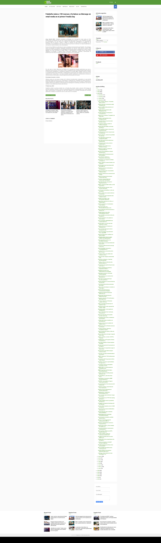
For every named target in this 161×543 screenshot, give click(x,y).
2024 (98, 93)
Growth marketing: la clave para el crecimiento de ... (105, 113)
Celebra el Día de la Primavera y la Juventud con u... (105, 227)
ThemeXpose (78, 535)
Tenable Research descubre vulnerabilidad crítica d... (104, 213)
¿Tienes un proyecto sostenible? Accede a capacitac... (105, 443)
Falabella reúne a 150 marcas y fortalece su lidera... (104, 146)
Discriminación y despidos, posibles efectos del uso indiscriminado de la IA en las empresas (108, 523)
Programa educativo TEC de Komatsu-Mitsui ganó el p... (106, 299)
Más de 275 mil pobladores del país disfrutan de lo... (105, 152)
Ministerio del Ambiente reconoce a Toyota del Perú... (105, 423)
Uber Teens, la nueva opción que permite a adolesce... (105, 279)
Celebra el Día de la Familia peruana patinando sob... (105, 373)
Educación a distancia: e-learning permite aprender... (105, 260)
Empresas (65, 6)
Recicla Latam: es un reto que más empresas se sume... (105, 224)
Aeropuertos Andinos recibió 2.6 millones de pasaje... (105, 124)
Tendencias (84, 6)
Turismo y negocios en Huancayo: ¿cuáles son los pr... (105, 301)
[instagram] (112, 2)
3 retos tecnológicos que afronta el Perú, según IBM (105, 232)
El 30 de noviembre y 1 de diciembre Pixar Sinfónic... (105, 204)
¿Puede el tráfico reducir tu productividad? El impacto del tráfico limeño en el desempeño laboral (82, 112)
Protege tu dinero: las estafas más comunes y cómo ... (105, 254)
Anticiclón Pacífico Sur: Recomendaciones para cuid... (105, 207)
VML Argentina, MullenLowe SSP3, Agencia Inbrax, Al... (105, 431)
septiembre (100, 100)
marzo (99, 464)
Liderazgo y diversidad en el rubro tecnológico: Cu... (105, 454)
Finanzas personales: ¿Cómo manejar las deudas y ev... (106, 426)
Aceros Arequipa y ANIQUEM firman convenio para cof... (105, 221)
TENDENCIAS (53, 95)
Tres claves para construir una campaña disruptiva (104, 138)
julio (99, 458)
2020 (98, 475)
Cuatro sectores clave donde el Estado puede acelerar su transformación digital (59, 517)
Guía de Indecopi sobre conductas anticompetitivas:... (105, 412)
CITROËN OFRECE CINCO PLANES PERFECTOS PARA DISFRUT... (105, 238)
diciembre (100, 94)
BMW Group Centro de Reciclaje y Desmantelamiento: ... (105, 371)
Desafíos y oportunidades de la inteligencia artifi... (104, 119)
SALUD (77, 6)
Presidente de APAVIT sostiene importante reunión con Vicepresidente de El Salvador (108, 517)
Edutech (59, 6)
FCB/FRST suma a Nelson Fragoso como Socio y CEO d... (105, 382)
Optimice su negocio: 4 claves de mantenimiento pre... (105, 149)
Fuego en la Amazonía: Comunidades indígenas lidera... (106, 171)
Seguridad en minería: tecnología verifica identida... (105, 274)
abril (99, 463)
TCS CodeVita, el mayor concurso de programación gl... (106, 130)
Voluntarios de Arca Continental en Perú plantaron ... (105, 169)
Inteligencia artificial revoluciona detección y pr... (105, 293)
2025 (98, 91)
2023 (98, 470)
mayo (99, 461)
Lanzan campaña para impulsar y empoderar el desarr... (105, 268)
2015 (98, 479)
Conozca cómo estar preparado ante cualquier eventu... (106, 196)
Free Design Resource (85, 535)
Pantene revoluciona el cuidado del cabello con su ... (105, 324)
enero (99, 468)
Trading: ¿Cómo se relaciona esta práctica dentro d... (105, 263)
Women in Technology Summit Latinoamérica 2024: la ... (104, 420)
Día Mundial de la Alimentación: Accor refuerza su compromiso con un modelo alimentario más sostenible (108, 528)
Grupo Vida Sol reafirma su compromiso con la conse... (104, 157)
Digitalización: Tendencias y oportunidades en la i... (104, 393)
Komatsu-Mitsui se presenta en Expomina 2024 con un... (104, 451)
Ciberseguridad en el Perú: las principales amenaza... (104, 241)
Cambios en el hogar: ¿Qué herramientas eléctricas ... (104, 199)
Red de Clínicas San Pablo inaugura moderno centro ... (105, 351)
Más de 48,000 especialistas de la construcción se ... (105, 448)
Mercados (71, 6)
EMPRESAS (48, 95)
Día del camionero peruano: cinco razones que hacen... (105, 188)
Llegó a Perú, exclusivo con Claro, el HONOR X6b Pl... (105, 202)
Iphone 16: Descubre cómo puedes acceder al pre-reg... (105, 315)
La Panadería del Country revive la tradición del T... (105, 144)
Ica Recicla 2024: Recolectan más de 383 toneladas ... (105, 155)
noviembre (100, 96)
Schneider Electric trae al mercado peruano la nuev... (105, 121)
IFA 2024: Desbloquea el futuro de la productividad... (105, 445)
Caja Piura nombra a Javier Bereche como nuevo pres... (105, 387)
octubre (100, 98)
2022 (98, 472)
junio (99, 459)
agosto (100, 456)
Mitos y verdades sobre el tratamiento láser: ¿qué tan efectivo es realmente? (108, 24)
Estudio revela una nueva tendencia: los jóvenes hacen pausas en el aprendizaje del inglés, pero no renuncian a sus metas (67, 112)
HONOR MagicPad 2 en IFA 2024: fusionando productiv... (105, 415)
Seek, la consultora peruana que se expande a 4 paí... (105, 304)
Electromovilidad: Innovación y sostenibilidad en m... (104, 249)
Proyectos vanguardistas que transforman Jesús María (104, 180)
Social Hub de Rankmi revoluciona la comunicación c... (105, 429)
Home (46, 6)
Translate (105, 42)
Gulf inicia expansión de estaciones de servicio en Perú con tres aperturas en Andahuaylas (83, 517)
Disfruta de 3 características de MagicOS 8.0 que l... (104, 296)
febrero (100, 466)
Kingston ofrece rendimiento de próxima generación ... (104, 390)
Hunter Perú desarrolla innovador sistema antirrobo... (105, 177)
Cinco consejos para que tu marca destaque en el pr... (105, 229)
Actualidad (52, 6)
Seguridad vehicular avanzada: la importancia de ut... (105, 182)
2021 (98, 473)
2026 (98, 90)
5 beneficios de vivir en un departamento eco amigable (104, 271)
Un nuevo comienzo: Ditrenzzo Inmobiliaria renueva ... (104, 329)
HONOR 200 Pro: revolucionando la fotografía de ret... (105, 368)
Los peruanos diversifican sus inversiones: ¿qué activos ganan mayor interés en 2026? (83, 528)
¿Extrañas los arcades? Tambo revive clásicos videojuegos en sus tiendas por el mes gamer (52, 111)
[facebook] (110, 2)
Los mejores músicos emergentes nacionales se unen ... (105, 365)
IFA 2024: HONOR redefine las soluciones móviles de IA (104, 434)
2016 (98, 477)
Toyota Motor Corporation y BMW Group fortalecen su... (105, 379)
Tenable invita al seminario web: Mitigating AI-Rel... (104, 110)
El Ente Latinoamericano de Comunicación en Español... (104, 290)
